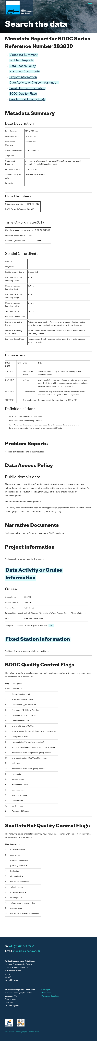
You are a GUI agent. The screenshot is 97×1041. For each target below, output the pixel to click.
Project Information (23, 77)
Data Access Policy (22, 66)
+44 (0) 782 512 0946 (21, 946)
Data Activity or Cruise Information (33, 82)
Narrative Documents (24, 71)
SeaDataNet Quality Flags (27, 99)
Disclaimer (46, 993)
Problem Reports (21, 60)
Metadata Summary (23, 55)
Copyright (45, 990)
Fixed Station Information (27, 88)
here (51, 626)
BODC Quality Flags (23, 94)
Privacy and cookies (50, 996)
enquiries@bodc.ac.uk (26, 951)
